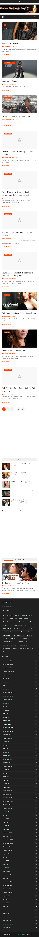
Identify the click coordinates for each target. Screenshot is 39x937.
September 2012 (20, 850)
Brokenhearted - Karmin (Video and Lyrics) (17, 153)
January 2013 (20, 836)
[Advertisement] (19, 434)
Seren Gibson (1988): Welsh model (21, 473)
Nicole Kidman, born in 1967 (14, 350)
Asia (30, 615)
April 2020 (20, 689)
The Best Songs (7, 645)
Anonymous (7, 46)
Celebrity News (23, 618)
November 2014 (19, 759)
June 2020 (19, 682)
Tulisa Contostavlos (10, 43)
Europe (5, 625)
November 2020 (19, 664)
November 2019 (19, 696)
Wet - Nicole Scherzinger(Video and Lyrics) (17, 234)
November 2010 (20, 924)
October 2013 (20, 805)
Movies (23, 632)
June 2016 (20, 710)
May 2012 (20, 864)
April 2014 (20, 784)
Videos (15, 648)
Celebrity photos (8, 622)
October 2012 (20, 847)
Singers (25, 638)
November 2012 (20, 843)
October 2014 (20, 763)
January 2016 (20, 724)
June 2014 (20, 777)
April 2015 (20, 752)
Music (30, 632)
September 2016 (20, 699)
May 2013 (20, 822)
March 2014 (20, 787)
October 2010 (20, 927)
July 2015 (20, 745)
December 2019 (19, 692)
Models (5, 632)
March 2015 (20, 756)
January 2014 (20, 794)
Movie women (14, 632)
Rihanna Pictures (9, 80)
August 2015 (19, 742)
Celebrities (13, 618)
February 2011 (20, 917)
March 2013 (20, 829)
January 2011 (20, 920)
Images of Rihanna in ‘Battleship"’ (16, 116)
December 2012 (20, 840)
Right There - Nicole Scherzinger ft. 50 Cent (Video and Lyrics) (19, 274)
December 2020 (19, 661)
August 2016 (20, 703)
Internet (16, 628)
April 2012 (20, 868)
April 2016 (20, 717)
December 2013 (20, 798)
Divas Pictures (23, 622)
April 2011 (20, 910)
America (24, 615)
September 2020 (19, 671)
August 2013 (19, 812)
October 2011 (19, 889)
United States (23, 645)
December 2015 (19, 728)
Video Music (6, 648)
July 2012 (20, 857)
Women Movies (24, 648)
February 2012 (20, 875)
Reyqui (5, 585)
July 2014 (19, 773)
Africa (17, 615)
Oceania (29, 635)
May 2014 (20, 780)
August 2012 (20, 854)
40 (19, 409)
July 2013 (20, 815)
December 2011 (20, 882)
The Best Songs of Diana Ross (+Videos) (16, 583)
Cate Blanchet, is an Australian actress (19, 313)
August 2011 (20, 896)
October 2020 (19, 668)
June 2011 (19, 903)
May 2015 (20, 749)
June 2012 (20, 861)
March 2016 (20, 721)
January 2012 (20, 878)
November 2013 (20, 801)
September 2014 (19, 766)
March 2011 (19, 913)
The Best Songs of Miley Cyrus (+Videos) (23, 491)
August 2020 (19, 675)
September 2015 (19, 738)
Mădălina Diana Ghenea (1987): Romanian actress (23, 483)
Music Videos (8, 560)
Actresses (9, 615)
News (19, 635)
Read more (5, 55)
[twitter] (19, 1)
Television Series (23, 642)
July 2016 (19, 707)
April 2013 (20, 826)
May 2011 (20, 906)
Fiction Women (17, 625)
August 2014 (20, 770)
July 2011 (20, 899)
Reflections (13, 638)
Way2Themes (21, 934)
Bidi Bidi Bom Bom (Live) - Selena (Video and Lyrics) (19, 389)
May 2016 (20, 714)
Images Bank (7, 628)
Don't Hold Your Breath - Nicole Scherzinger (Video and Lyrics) (16, 193)
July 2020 (19, 678)
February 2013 (20, 833)
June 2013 (20, 819)
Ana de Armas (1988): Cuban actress (21, 464)
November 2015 (20, 731)
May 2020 (20, 685)
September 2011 (20, 892)
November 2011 (20, 885)
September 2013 (20, 808)
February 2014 (20, 791)
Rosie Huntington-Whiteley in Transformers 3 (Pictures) (20, 501)
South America (7, 642)
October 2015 (20, 735)
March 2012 (20, 871)
